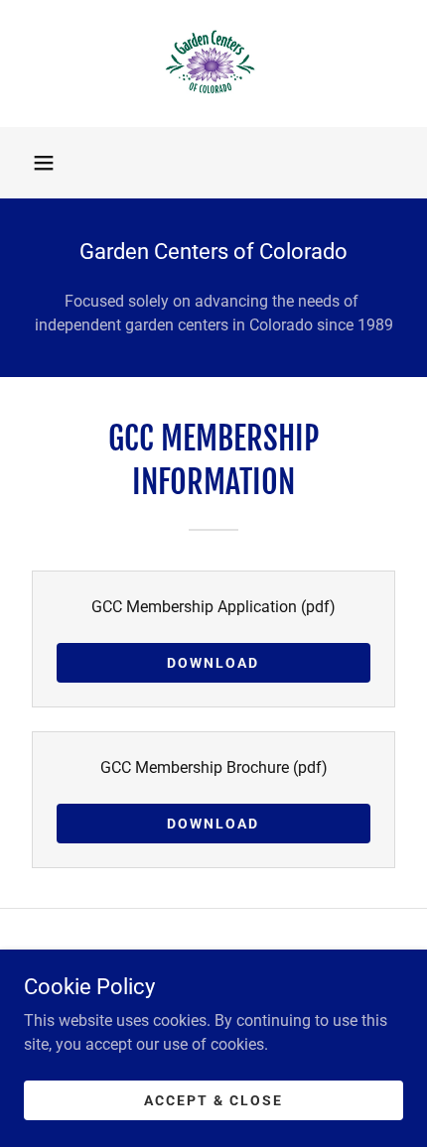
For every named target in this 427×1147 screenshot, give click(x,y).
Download (213, 663)
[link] (214, 63)
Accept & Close (213, 1099)
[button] (44, 163)
